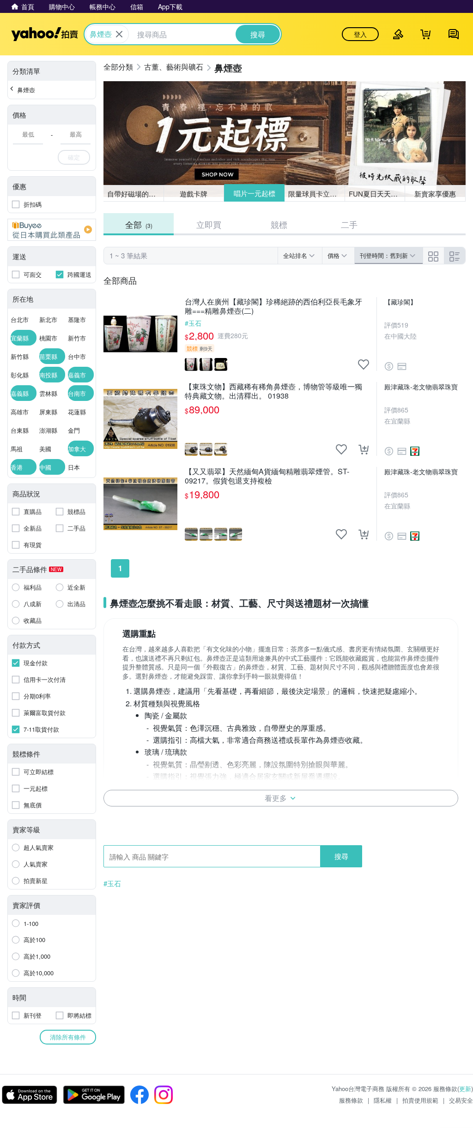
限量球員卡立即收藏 (316, 193)
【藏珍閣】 (400, 301)
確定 (74, 157)
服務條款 (351, 1100)
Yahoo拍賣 (44, 34)
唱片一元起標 (254, 193)
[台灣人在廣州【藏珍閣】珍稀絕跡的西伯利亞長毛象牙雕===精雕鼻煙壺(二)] (140, 334)
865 (402, 409)
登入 (360, 34)
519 (402, 324)
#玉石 (193, 323)
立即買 (208, 224)
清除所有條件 (68, 1037)
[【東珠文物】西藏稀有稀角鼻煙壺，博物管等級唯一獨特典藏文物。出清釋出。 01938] (140, 419)
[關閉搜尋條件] (119, 34)
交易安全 (461, 1100)
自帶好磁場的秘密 (135, 193)
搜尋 (341, 856)
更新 (465, 1088)
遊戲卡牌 (193, 193)
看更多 (276, 798)
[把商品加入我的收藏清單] (363, 364)
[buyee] (51, 230)
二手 (349, 224)
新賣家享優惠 (435, 193)
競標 (279, 224)
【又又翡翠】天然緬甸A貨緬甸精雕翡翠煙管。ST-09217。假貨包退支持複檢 (267, 476)
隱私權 (383, 1100)
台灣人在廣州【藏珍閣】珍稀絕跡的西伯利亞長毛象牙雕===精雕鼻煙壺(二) (273, 306)
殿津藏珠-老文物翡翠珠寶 (421, 386)
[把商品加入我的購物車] (363, 449)
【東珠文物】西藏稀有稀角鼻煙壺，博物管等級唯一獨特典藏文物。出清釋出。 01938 (273, 391)
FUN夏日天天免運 (377, 193)
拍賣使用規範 (420, 1100)
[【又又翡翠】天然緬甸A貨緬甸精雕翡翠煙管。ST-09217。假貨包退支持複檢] (140, 504)
